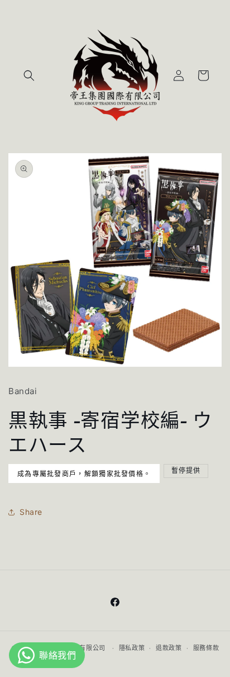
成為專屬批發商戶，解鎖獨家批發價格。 (84, 474)
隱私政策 (132, 648)
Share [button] (31, 512)
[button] (29, 75)
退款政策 (169, 648)
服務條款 (206, 648)
